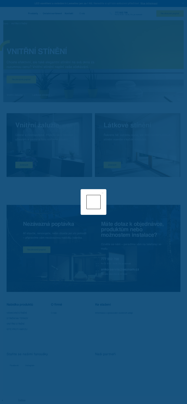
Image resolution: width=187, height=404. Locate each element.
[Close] (102, 193)
